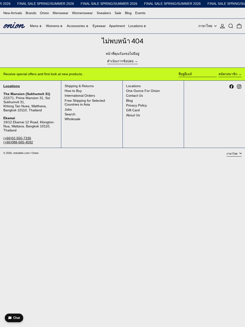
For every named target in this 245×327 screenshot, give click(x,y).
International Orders (80, 95)
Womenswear (82, 13)
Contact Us (134, 95)
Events (140, 13)
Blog (128, 13)
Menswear (60, 13)
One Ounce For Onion (143, 91)
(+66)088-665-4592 (18, 142)
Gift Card (133, 110)
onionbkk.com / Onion (26, 153)
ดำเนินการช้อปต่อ (120, 61)
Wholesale (72, 119)
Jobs (68, 109)
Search (70, 114)
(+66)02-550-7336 (17, 138)
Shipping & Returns (79, 86)
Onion (44, 13)
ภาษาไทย (205, 26)
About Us (133, 115)
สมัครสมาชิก (227, 74)
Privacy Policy (136, 105)
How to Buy (73, 91)
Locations (133, 86)
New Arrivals (12, 13)
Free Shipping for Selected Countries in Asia (85, 103)
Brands (31, 13)
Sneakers (104, 13)
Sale (118, 13)
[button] (230, 26)
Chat (16, 318)
